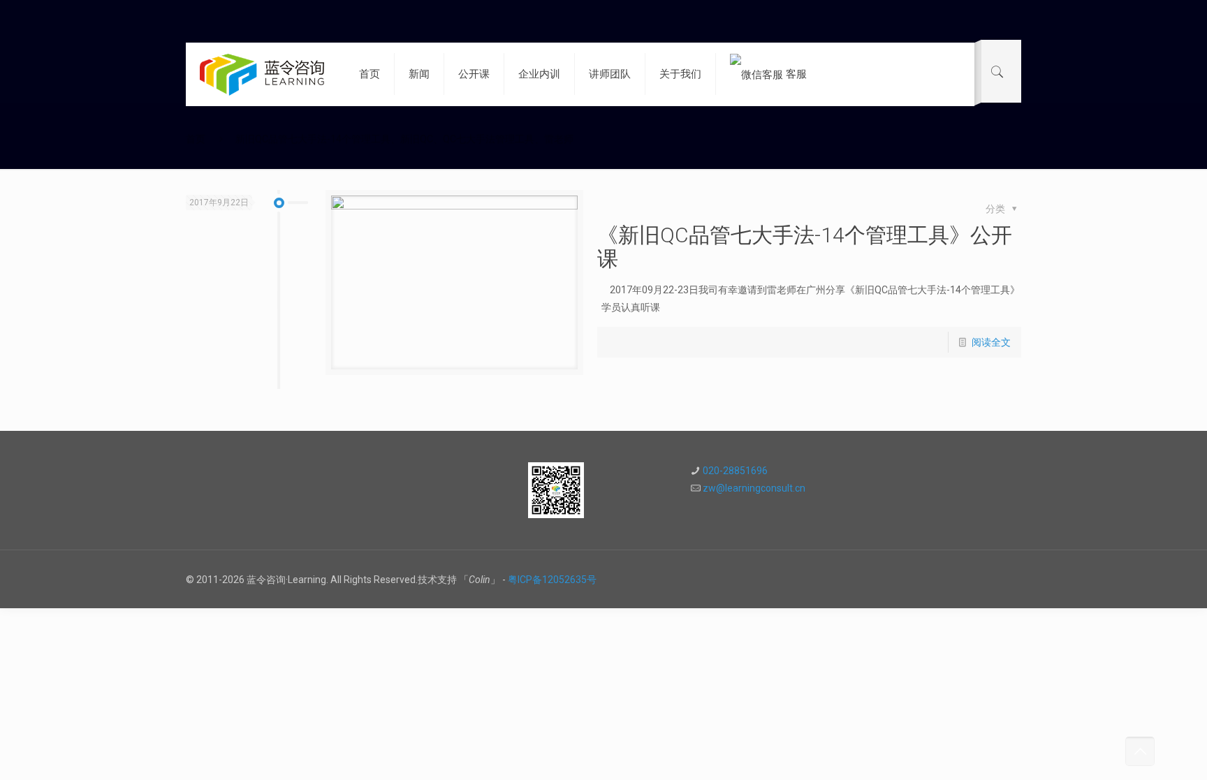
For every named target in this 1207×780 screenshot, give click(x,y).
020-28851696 (735, 470)
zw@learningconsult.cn (754, 488)
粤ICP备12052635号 (552, 579)
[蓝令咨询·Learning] (262, 74)
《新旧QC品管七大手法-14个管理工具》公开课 (804, 247)
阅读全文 (991, 342)
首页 (195, 139)
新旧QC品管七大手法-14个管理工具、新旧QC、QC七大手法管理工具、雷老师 (404, 139)
